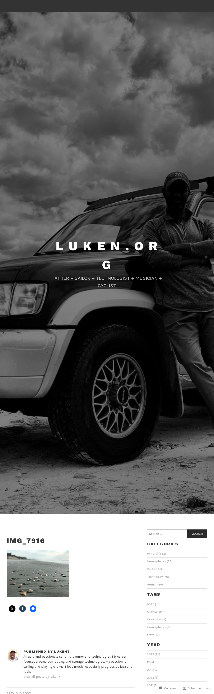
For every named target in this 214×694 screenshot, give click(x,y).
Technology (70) (158, 577)
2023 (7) (153, 670)
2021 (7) (152, 685)
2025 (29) (153, 654)
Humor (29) (155, 584)
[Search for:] (177, 533)
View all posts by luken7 (41, 677)
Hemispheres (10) (159, 627)
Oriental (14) (155, 611)
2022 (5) (152, 677)
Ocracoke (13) (156, 619)
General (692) (156, 553)
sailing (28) (154, 604)
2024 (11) (152, 662)
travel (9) (153, 635)
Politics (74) (155, 569)
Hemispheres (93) (159, 561)
